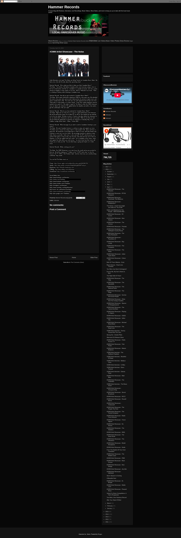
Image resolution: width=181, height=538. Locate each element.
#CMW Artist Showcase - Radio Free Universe (116, 416)
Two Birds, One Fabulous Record (117, 497)
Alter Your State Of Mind (114, 500)
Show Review (124, 41)
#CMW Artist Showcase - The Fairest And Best (115, 308)
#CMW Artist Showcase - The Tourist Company (115, 412)
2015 (107, 511)
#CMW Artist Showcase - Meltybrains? (114, 202)
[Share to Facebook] (82, 198)
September (110, 174)
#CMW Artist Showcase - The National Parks (115, 287)
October (109, 171)
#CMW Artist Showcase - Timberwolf (114, 403)
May (108, 184)
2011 (107, 522)
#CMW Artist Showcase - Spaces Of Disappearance (116, 304)
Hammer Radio (72, 41)
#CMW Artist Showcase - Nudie (116, 447)
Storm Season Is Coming (114, 475)
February (110, 506)
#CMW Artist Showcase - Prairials (117, 226)
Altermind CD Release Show (115, 337)
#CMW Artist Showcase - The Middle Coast (115, 454)
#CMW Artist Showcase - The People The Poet (115, 408)
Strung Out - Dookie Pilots (114, 335)
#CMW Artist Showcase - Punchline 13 (114, 238)
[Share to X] (81, 198)
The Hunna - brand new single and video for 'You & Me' (116, 206)
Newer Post (54, 257)
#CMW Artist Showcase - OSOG (116, 315)
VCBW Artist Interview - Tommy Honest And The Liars (116, 331)
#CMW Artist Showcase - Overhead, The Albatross (115, 198)
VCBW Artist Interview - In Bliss (116, 365)
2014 (107, 514)
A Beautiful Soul (111, 478)
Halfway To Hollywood (63, 41)
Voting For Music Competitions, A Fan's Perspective (116, 494)
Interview (93, 41)
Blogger (100, 534)
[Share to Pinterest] (84, 198)
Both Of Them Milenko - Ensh (115, 262)
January (109, 508)
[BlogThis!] (79, 198)
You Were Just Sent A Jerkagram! (117, 269)
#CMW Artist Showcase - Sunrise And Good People (116, 295)
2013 (107, 516)
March (109, 503)
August (109, 176)
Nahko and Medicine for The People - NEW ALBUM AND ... (116, 210)
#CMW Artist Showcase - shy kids (117, 469)
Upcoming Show (57, 43)
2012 (107, 519)
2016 (107, 169)
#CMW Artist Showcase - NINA (116, 432)
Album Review (53, 41)
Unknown (108, 115)
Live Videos (102, 41)
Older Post (93, 257)
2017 (107, 167)
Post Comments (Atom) (77, 262)
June (108, 182)
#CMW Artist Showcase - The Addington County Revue (115, 229)
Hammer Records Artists (82, 41)
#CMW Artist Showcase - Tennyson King (114, 389)
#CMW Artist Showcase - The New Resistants (115, 234)
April (108, 187)
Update (66, 43)
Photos (117, 41)
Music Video (110, 41)
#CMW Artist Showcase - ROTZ (116, 396)
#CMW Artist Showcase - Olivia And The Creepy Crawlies (116, 299)
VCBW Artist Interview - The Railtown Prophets (115, 353)
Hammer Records (63, 7)
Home (74, 257)
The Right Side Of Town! (114, 275)
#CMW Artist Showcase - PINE (116, 458)
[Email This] (77, 198)
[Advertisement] (115, 59)
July (108, 179)
